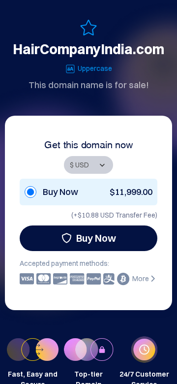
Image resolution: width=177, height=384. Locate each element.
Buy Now (96, 238)
